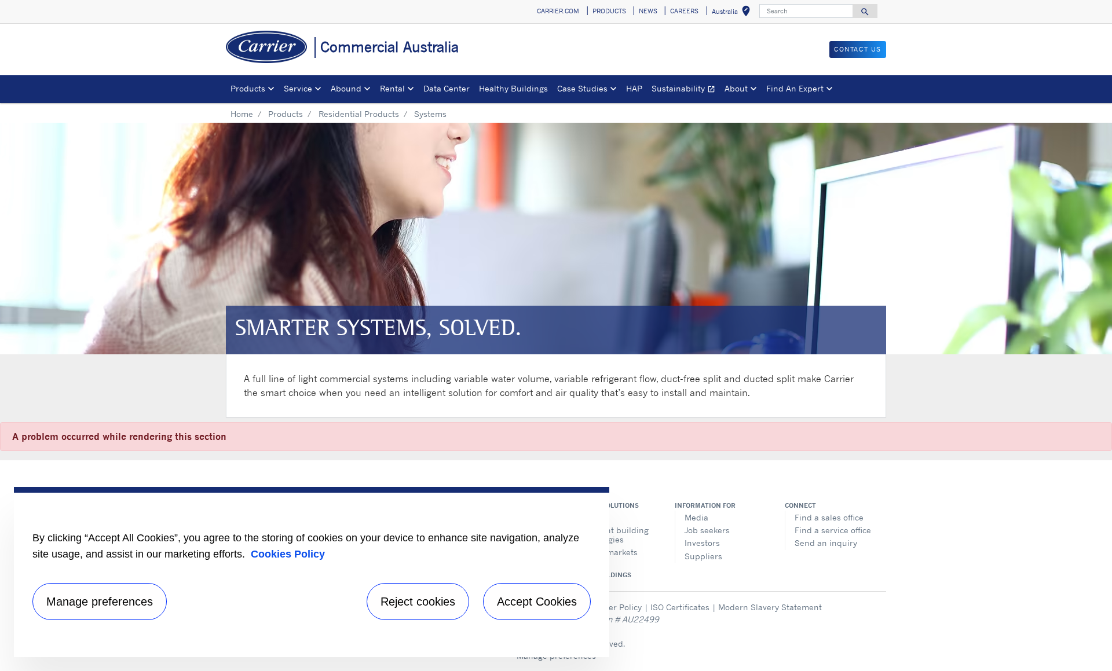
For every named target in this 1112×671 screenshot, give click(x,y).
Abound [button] (346, 88)
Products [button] (248, 88)
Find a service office (833, 530)
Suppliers (703, 556)
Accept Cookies (537, 601)
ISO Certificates (679, 607)
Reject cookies (418, 601)
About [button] (736, 88)
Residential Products (359, 114)
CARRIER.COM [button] (558, 11)
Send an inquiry (826, 543)
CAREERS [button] (684, 11)
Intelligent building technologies (612, 534)
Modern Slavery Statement (770, 607)
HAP (634, 88)
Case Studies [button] (582, 88)
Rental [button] (392, 88)
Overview (592, 517)
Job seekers (707, 530)
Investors (702, 543)
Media (696, 517)
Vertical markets (606, 552)
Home (242, 114)
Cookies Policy (288, 554)
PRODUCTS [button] (609, 11)
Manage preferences (99, 601)
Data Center (446, 88)
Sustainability (686, 90)
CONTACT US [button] (857, 49)
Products (285, 114)
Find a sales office (829, 517)
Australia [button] (733, 13)
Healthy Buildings (513, 88)
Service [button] (298, 88)
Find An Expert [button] (795, 88)
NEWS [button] (648, 11)
